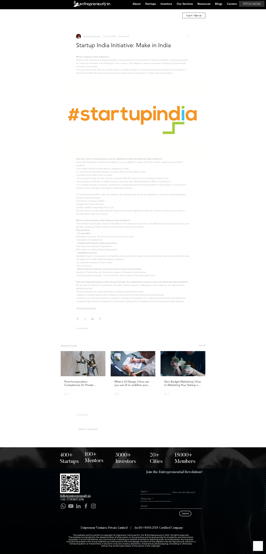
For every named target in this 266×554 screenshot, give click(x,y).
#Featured (89, 15)
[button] (174, 15)
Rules (161, 550)
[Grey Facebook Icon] (86, 506)
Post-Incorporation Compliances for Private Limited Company (78, 383)
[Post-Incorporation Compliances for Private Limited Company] (83, 363)
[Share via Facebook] (77, 318)
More (151, 15)
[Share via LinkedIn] (92, 318)
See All (202, 345)
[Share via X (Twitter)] (85, 318)
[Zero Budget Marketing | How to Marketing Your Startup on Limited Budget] (183, 363)
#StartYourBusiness (109, 15)
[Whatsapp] (63, 506)
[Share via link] (100, 318)
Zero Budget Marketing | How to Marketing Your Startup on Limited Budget (182, 383)
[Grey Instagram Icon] (93, 506)
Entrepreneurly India (70, 15)
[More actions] (188, 36)
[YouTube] (71, 506)
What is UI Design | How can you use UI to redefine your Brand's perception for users (131, 383)
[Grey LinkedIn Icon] (78, 506)
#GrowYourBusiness (133, 15)
